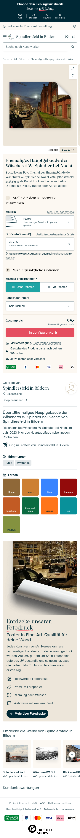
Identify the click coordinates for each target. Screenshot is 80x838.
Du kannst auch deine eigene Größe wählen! (39, 256)
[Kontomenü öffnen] (66, 37)
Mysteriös (23, 463)
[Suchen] (72, 46)
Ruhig (8, 463)
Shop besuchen (13, 400)
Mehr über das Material (60, 212)
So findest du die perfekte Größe (55, 234)
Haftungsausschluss (59, 803)
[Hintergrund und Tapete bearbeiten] (73, 75)
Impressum (67, 809)
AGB (42, 803)
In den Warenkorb (43, 332)
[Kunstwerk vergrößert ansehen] (73, 68)
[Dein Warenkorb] (73, 36)
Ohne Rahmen (25, 287)
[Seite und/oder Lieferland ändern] (74, 26)
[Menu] (4, 36)
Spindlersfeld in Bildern (36, 36)
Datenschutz (51, 809)
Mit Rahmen (59, 287)
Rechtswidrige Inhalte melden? (23, 809)
